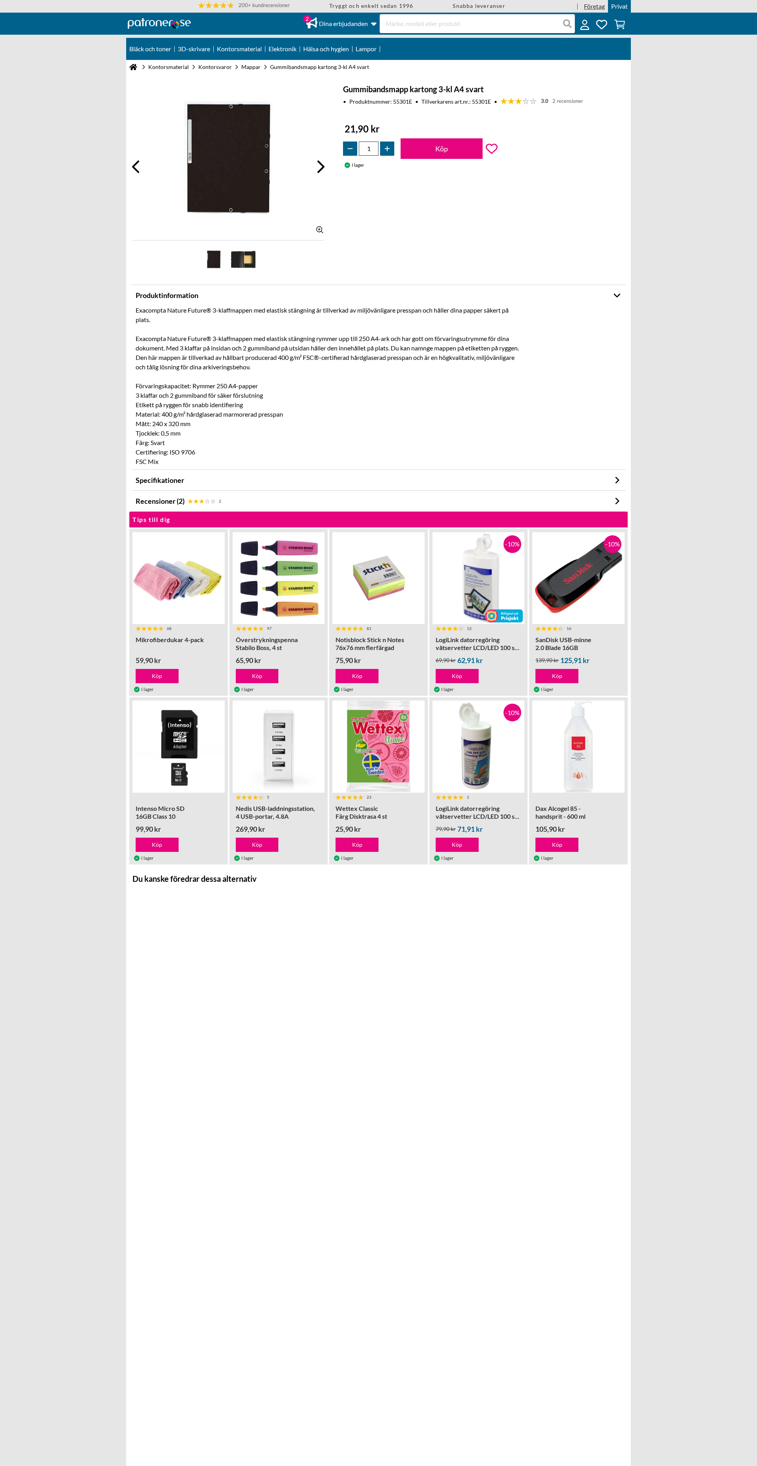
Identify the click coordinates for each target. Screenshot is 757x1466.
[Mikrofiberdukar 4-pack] (178, 578)
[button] (244, 5)
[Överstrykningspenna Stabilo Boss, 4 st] (279, 578)
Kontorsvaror (215, 66)
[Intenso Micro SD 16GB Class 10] (178, 746)
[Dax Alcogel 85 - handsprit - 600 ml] (578, 746)
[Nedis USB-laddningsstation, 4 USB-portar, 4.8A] (279, 746)
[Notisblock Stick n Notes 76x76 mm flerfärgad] (378, 578)
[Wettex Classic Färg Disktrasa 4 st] (378, 746)
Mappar (251, 66)
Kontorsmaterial (168, 66)
